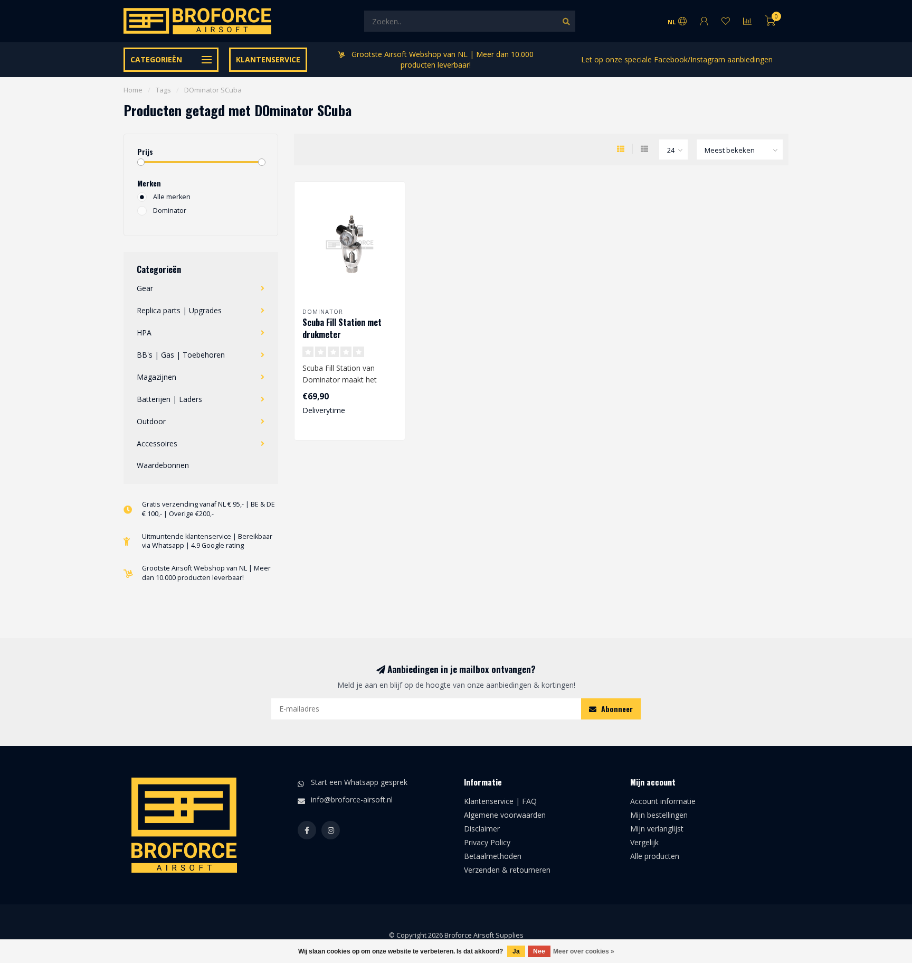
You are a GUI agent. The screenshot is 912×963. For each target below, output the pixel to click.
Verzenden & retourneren (507, 870)
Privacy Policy (487, 842)
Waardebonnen (163, 465)
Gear (145, 288)
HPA (144, 333)
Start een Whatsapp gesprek (359, 782)
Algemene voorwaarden (505, 815)
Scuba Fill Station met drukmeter (342, 328)
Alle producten (654, 856)
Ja (516, 951)
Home (133, 90)
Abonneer (616, 708)
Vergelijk (644, 842)
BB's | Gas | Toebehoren (181, 355)
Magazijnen (156, 377)
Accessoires (157, 443)
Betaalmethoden (492, 856)
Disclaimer (482, 829)
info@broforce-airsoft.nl (352, 799)
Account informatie (663, 801)
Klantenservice (268, 59)
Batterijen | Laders (169, 399)
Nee (539, 951)
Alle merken (172, 196)
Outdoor (151, 421)
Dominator (169, 210)
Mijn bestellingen (659, 815)
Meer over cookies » (583, 951)
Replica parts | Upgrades (179, 310)
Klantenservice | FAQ (500, 801)
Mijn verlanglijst (656, 829)
